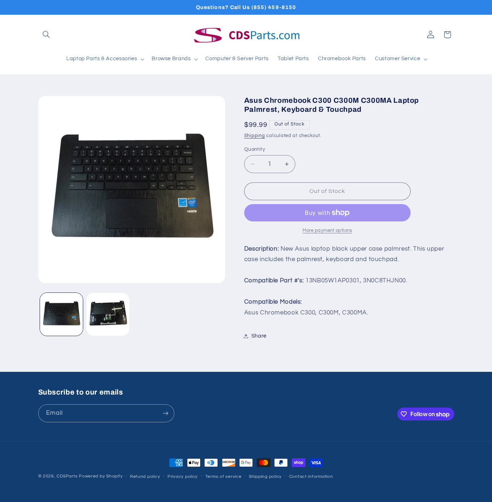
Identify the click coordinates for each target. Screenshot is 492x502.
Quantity (254, 149)
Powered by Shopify (100, 476)
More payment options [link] (327, 230)
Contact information (311, 477)
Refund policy (145, 477)
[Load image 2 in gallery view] (107, 314)
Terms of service (223, 477)
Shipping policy (265, 477)
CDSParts (67, 476)
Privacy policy (182, 477)
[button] (46, 34)
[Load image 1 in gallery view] (61, 314)
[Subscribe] (165, 413)
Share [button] (259, 336)
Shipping (254, 135)
